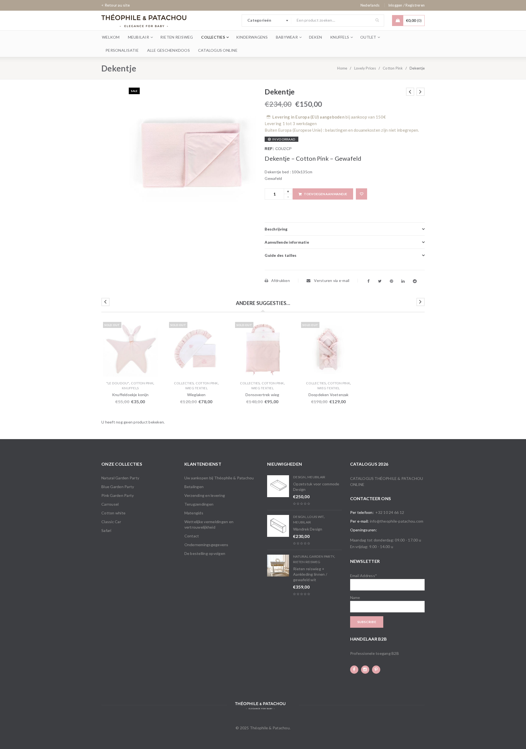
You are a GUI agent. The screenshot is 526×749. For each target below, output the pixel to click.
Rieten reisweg (307, 562)
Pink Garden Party (117, 495)
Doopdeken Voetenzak (328, 394)
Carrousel (110, 504)
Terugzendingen (199, 504)
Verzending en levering (204, 495)
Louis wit (315, 517)
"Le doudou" (117, 383)
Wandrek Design (307, 529)
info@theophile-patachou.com (397, 521)
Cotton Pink (393, 68)
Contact (191, 536)
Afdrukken (280, 280)
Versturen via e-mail (331, 280)
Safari (106, 530)
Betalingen (194, 486)
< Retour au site (115, 5)
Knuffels (130, 388)
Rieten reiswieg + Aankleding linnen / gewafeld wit (310, 574)
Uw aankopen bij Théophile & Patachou (219, 478)
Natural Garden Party (120, 478)
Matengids (193, 513)
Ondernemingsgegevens (206, 544)
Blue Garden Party (117, 486)
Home (342, 68)
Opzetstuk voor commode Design (316, 487)
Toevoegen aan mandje (325, 194)
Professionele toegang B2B (374, 653)
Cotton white (113, 513)
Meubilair (316, 477)
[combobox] (266, 20)
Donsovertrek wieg (262, 394)
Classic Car (111, 521)
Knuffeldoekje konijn (130, 394)
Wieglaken (196, 394)
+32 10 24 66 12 (389, 512)
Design (299, 477)
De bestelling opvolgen (204, 553)
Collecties (184, 383)
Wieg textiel (196, 388)
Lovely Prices (365, 68)
